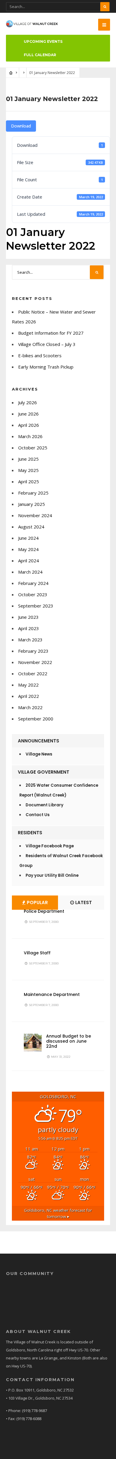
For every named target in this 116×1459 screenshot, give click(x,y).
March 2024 (30, 572)
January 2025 (31, 504)
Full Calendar (40, 55)
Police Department (44, 911)
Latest (83, 902)
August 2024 (31, 527)
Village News (39, 754)
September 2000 (35, 719)
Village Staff (37, 953)
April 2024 (28, 561)
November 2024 (35, 515)
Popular (37, 902)
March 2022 (30, 707)
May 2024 (28, 549)
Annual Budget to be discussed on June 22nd (68, 1041)
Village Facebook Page (50, 846)
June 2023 (28, 617)
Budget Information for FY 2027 (51, 333)
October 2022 (32, 673)
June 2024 (28, 538)
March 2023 (30, 640)
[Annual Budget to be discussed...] (33, 1043)
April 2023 (28, 628)
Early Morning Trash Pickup (45, 367)
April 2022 (28, 696)
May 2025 (28, 470)
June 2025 (28, 459)
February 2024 (33, 583)
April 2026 (28, 425)
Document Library (44, 805)
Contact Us (38, 815)
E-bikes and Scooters (40, 355)
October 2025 (32, 448)
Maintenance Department (52, 994)
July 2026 (27, 402)
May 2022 (28, 685)
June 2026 (28, 414)
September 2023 (35, 606)
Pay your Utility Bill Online (52, 875)
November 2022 (35, 662)
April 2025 (28, 481)
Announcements (38, 741)
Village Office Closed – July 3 (47, 344)
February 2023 (33, 651)
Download (21, 126)
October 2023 (32, 594)
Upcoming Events (43, 41)
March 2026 (30, 436)
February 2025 (33, 493)
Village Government (43, 772)
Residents (30, 833)
